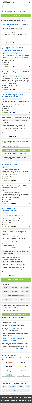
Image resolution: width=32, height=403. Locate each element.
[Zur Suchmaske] (30, 2)
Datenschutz (4, 397)
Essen (4, 350)
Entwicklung (24, 287)
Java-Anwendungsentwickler (16, 295)
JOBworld (15, 329)
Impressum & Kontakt (15, 397)
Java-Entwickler (7, 299)
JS (28, 299)
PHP (22, 299)
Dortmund (21, 348)
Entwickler (25, 291)
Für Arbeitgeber (5, 400)
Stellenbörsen (14, 400)
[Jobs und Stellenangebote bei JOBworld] (8, 2)
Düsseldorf (17, 20)
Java (16, 299)
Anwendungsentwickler (10, 287)
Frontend (5, 20)
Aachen (16, 390)
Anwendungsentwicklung (11, 291)
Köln (17, 348)
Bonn (27, 386)
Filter (28, 20)
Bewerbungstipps (26, 397)
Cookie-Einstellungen (25, 400)
